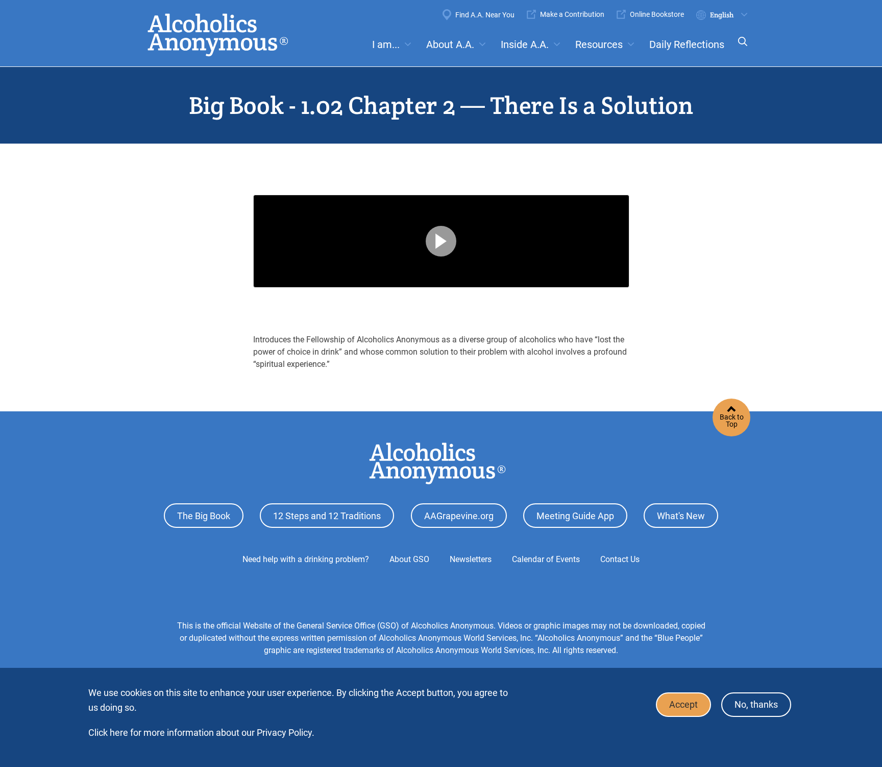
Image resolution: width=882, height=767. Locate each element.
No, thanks (756, 705)
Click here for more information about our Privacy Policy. (201, 732)
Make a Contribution (572, 14)
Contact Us (620, 559)
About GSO (409, 559)
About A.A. (450, 44)
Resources (599, 44)
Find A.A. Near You (484, 15)
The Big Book (203, 515)
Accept (683, 705)
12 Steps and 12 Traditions (327, 515)
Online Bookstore (657, 14)
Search (739, 48)
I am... (386, 44)
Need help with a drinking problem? (305, 559)
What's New (681, 515)
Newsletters (471, 559)
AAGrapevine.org (459, 515)
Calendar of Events (546, 559)
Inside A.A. (525, 44)
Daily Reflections (686, 44)
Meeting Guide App (575, 515)
